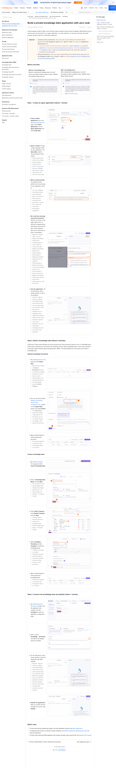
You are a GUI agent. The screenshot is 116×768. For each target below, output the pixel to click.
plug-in (71, 48)
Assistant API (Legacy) (85, 735)
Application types (82, 731)
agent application (75, 46)
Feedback (62, 750)
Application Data (41, 359)
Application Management (38, 122)
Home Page (30, 16)
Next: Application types (83, 742)
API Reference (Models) (57, 12)
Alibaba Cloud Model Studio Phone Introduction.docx (37, 402)
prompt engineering (60, 48)
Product (89, 27)
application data (46, 50)
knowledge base (84, 48)
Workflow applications (70, 731)
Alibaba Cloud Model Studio (19, 12)
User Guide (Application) (42, 12)
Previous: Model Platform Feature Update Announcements (45, 742)
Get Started (65, 16)
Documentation (6, 12)
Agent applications (77, 728)
